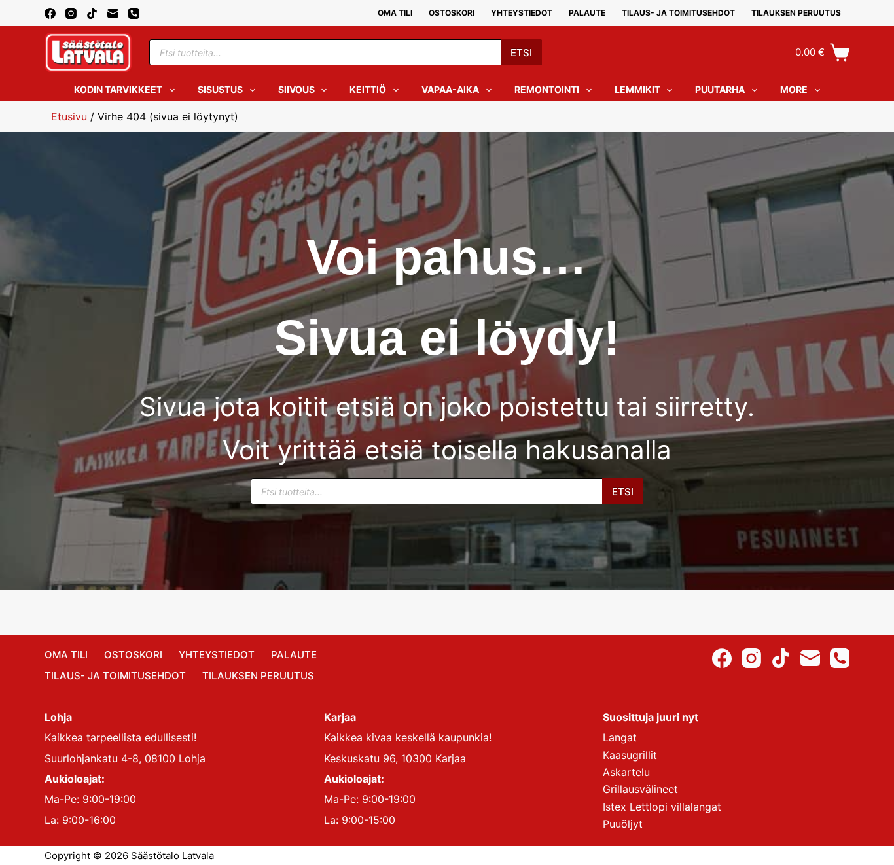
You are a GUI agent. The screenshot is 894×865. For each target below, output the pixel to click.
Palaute (587, 13)
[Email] (112, 13)
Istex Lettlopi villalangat (662, 806)
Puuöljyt (623, 823)
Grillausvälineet (640, 789)
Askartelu (626, 772)
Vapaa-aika (450, 89)
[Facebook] (50, 13)
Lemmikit (637, 89)
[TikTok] (92, 13)
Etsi (521, 52)
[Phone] (133, 13)
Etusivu (69, 116)
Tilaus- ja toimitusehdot (678, 13)
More (794, 89)
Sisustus (220, 89)
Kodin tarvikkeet (118, 89)
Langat (620, 737)
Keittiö (367, 89)
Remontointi (546, 89)
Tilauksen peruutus (796, 13)
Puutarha (720, 89)
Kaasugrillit (630, 755)
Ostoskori (451, 13)
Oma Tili (395, 13)
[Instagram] (71, 13)
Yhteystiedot (521, 13)
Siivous (296, 89)
